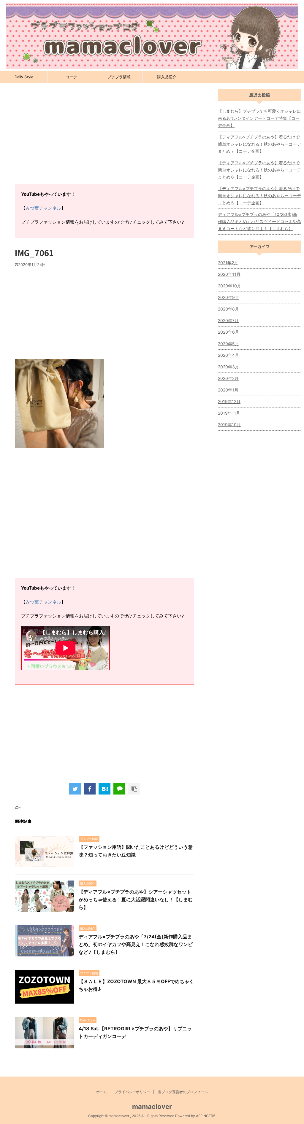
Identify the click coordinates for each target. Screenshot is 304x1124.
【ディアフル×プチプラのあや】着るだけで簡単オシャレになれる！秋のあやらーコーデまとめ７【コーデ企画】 (259, 144)
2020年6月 (228, 332)
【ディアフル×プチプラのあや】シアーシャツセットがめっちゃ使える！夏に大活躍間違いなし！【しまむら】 (136, 899)
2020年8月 (228, 308)
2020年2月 (228, 378)
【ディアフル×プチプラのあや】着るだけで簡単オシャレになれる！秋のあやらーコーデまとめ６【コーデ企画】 (259, 169)
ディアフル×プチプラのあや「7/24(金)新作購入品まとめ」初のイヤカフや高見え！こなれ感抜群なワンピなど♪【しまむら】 (136, 944)
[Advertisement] (104, 136)
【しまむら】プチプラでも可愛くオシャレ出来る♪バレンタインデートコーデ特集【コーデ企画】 (259, 118)
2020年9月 (228, 297)
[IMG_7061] (104, 789)
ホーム (101, 1092)
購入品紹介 (166, 76)
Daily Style (24, 76)
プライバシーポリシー (132, 1092)
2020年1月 (228, 389)
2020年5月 (228, 343)
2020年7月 (228, 320)
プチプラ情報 (119, 76)
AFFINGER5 (205, 1116)
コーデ (71, 76)
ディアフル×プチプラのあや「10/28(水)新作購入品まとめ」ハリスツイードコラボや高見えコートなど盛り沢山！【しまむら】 (259, 221)
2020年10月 (229, 285)
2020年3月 (228, 366)
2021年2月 (228, 262)
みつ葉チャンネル (43, 208)
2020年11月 (229, 274)
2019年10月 (229, 424)
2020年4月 (228, 355)
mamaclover (152, 1106)
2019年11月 (229, 412)
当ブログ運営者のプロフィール (183, 1092)
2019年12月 (229, 401)
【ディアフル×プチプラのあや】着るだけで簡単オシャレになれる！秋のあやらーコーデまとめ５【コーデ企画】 (259, 195)
